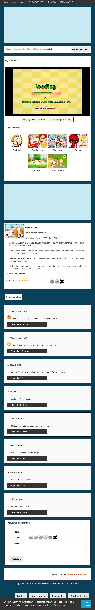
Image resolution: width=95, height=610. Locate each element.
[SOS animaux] (58, 154)
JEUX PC (51, 2)
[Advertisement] (47, 25)
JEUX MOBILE (66, 2)
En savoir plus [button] (60, 605)
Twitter (83, 574)
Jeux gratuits (19, 48)
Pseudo (17, 531)
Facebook (72, 574)
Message (17, 543)
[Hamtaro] (37, 154)
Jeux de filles (32, 48)
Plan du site (58, 596)
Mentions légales (78, 596)
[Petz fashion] (37, 134)
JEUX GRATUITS (35, 2)
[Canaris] (78, 134)
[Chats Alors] (58, 134)
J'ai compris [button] (86, 603)
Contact (21, 596)
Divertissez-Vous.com (13, 2)
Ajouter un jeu (38, 596)
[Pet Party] (16, 134)
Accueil (9, 48)
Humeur (17, 537)
